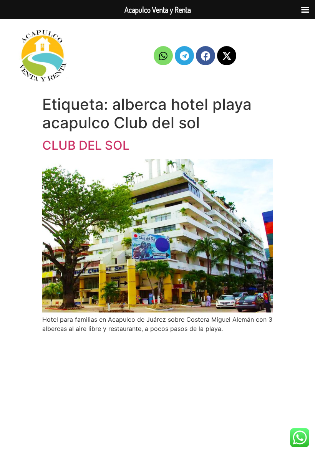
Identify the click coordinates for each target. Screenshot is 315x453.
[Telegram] (184, 55)
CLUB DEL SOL (85, 145)
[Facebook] (205, 55)
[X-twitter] (226, 55)
